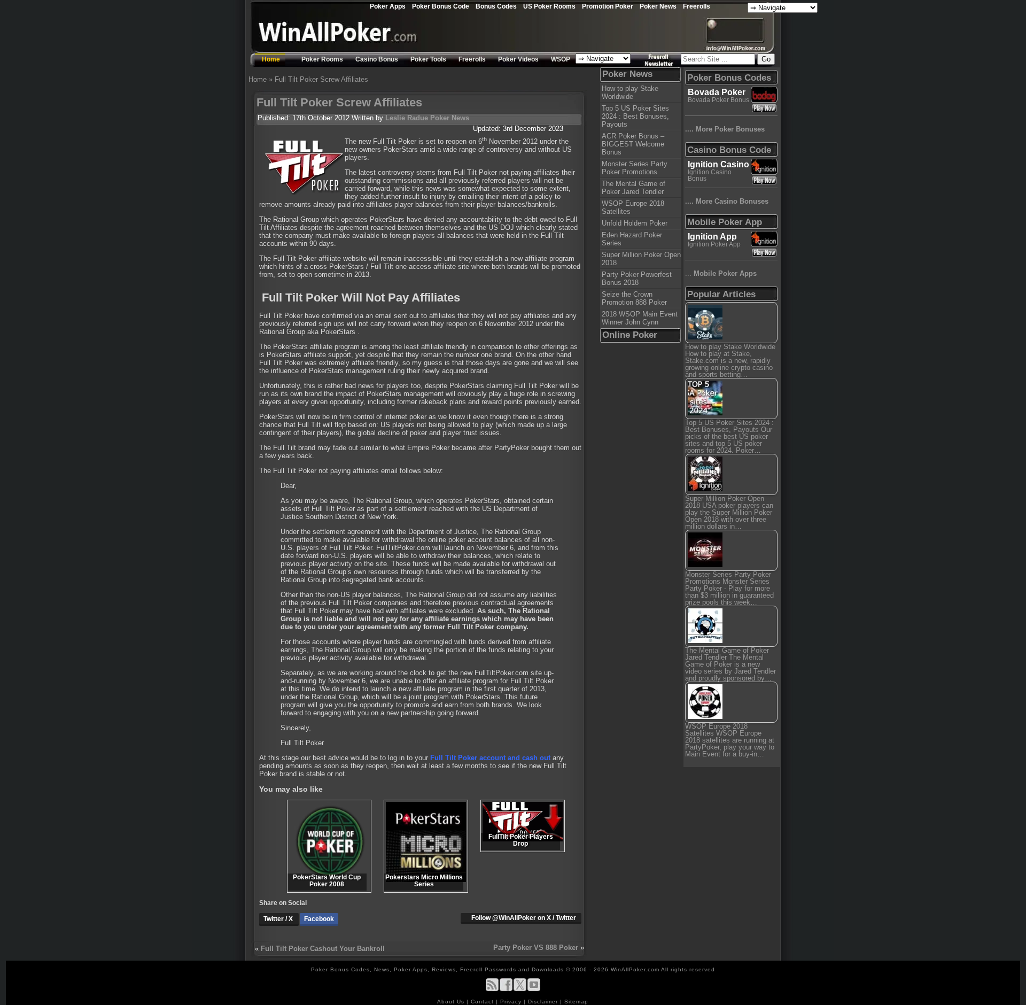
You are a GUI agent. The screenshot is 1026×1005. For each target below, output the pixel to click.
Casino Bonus (376, 59)
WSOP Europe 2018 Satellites (633, 207)
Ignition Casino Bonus (710, 175)
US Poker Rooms (549, 6)
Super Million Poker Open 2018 (641, 259)
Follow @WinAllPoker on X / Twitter (523, 918)
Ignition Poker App (714, 244)
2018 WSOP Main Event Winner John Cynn (640, 318)
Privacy (512, 1001)
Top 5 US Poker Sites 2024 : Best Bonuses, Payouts (635, 116)
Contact (483, 1001)
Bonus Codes (496, 6)
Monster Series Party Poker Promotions (634, 168)
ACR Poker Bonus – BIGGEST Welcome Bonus (633, 144)
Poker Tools (428, 59)
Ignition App (712, 236)
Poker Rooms (322, 59)
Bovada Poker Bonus (718, 100)
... (721, 273)
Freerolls (696, 6)
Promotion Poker (607, 6)
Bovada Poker (716, 92)
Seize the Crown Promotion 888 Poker (634, 298)
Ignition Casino (718, 164)
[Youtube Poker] (533, 989)
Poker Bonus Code (440, 6)
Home (271, 59)
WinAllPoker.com (635, 969)
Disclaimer (544, 1001)
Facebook (319, 919)
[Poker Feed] (492, 989)
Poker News (658, 6)
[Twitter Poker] (520, 989)
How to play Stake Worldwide (630, 92)
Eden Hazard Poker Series (632, 239)
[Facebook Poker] (506, 989)
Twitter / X (278, 919)
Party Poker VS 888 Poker (535, 948)
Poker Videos (518, 59)
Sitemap (576, 1001)
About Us (452, 1001)
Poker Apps (388, 6)
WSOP (560, 59)
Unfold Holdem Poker (634, 223)
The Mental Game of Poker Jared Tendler (633, 188)
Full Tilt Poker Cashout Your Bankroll (323, 949)
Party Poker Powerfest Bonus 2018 (637, 278)
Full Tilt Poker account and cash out (490, 758)
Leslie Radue (406, 118)
